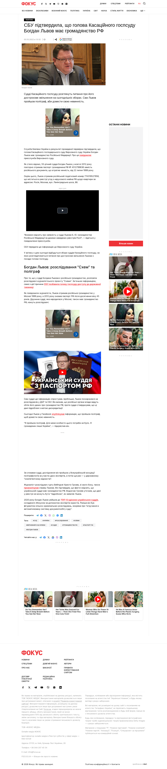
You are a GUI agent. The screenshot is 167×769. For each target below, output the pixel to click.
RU (139, 3)
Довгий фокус (50, 663)
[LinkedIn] (66, 3)
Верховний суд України (36, 525)
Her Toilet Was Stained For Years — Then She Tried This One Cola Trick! (125, 274)
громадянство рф (70, 525)
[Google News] (62, 3)
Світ (96, 11)
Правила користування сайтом (71, 670)
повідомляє (85, 155)
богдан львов (32, 529)
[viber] (48, 687)
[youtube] (41, 687)
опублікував (58, 414)
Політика (74, 11)
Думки (103, 3)
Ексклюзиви (42, 11)
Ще (141, 11)
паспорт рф (88, 525)
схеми (76, 520)
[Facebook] (42, 3)
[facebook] (23, 687)
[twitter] (29, 687)
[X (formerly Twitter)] (46, 3)
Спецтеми (115, 3)
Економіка (132, 11)
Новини (26, 660)
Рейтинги (129, 3)
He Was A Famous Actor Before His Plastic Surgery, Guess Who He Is (126, 347)
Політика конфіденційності (97, 764)
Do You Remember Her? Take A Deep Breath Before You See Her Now (125, 322)
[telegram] (35, 687)
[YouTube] (54, 3)
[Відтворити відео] (62, 372)
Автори (67, 663)
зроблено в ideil (140, 764)
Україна (86, 11)
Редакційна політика (49, 677)
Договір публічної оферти (27, 678)
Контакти (116, 764)
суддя (54, 525)
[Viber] (58, 3)
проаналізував (31, 488)
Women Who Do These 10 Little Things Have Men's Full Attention (125, 299)
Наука (104, 11)
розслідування (62, 520)
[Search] (144, 3)
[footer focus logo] (32, 652)
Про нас (26, 668)
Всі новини (27, 11)
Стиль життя (116, 11)
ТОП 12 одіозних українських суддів (79, 500)
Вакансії (47, 668)
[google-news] (54, 687)
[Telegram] (50, 3)
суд (35, 520)
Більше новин (126, 243)
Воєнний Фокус (59, 11)
